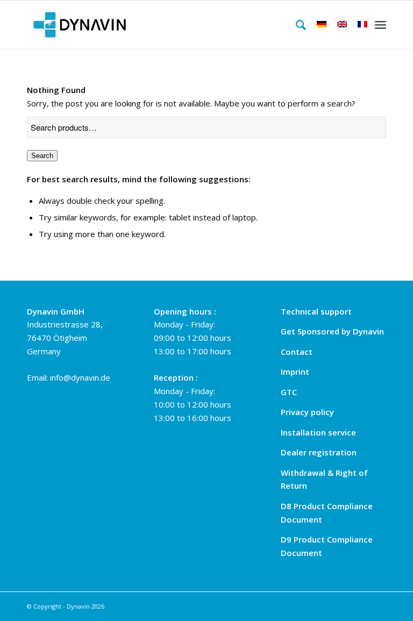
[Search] (295, 25)
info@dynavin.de (80, 377)
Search (42, 156)
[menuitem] (295, 25)
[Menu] (380, 24)
